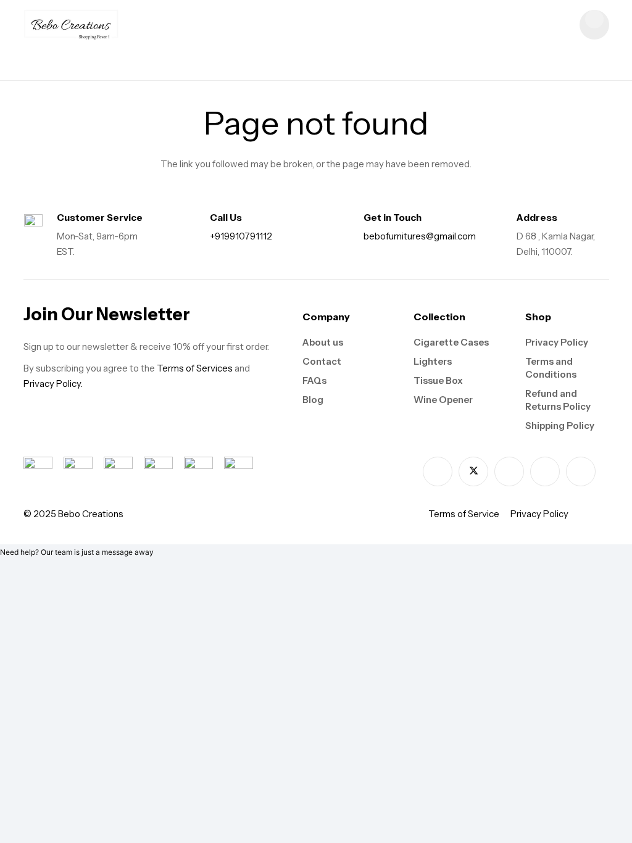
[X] (473, 471)
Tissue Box (438, 380)
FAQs (314, 380)
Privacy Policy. (53, 383)
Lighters (433, 361)
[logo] (71, 24)
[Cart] (594, 24)
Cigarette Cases (451, 342)
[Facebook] (437, 471)
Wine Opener (443, 399)
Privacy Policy (556, 342)
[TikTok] (545, 471)
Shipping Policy (559, 425)
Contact (321, 361)
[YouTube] (581, 471)
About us (322, 342)
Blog (312, 399)
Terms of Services (195, 368)
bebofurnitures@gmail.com (420, 236)
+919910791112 (241, 236)
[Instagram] (509, 471)
